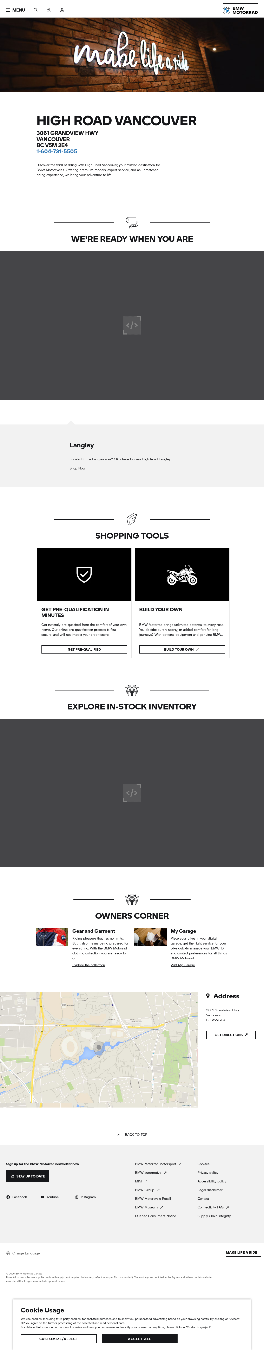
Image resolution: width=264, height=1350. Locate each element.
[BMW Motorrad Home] (240, 10)
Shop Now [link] (77, 468)
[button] (15, 10)
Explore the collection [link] (88, 964)
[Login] (62, 9)
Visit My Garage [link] (183, 964)
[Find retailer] (48, 9)
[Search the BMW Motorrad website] (35, 9)
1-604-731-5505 (57, 151)
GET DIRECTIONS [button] (229, 1034)
